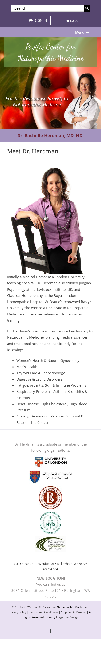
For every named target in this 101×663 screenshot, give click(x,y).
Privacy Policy (17, 612)
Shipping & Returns (73, 612)
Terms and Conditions (43, 612)
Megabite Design (67, 617)
